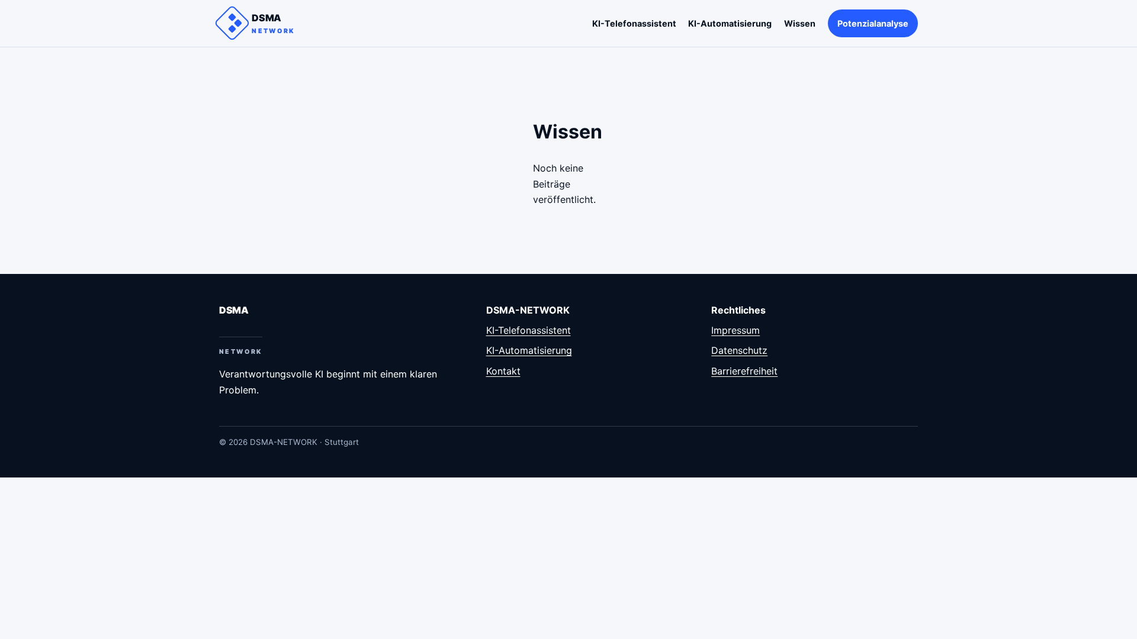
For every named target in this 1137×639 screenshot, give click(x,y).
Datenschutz (739, 350)
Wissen (799, 23)
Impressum (735, 330)
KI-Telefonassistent (634, 23)
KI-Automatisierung (730, 23)
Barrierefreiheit (744, 371)
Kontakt (503, 371)
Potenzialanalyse (872, 23)
